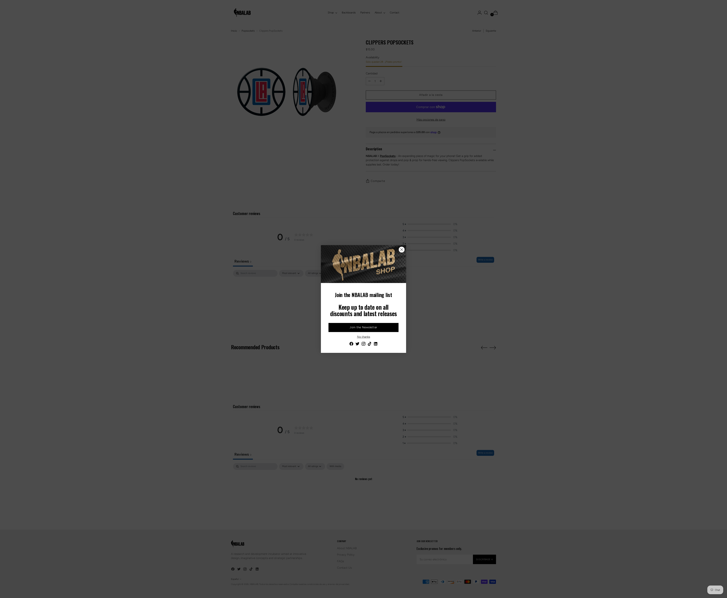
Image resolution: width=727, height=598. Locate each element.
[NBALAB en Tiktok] (369, 344)
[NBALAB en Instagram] (363, 344)
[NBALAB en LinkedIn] (375, 344)
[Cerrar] (402, 250)
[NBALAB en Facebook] (351, 344)
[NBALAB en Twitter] (357, 344)
